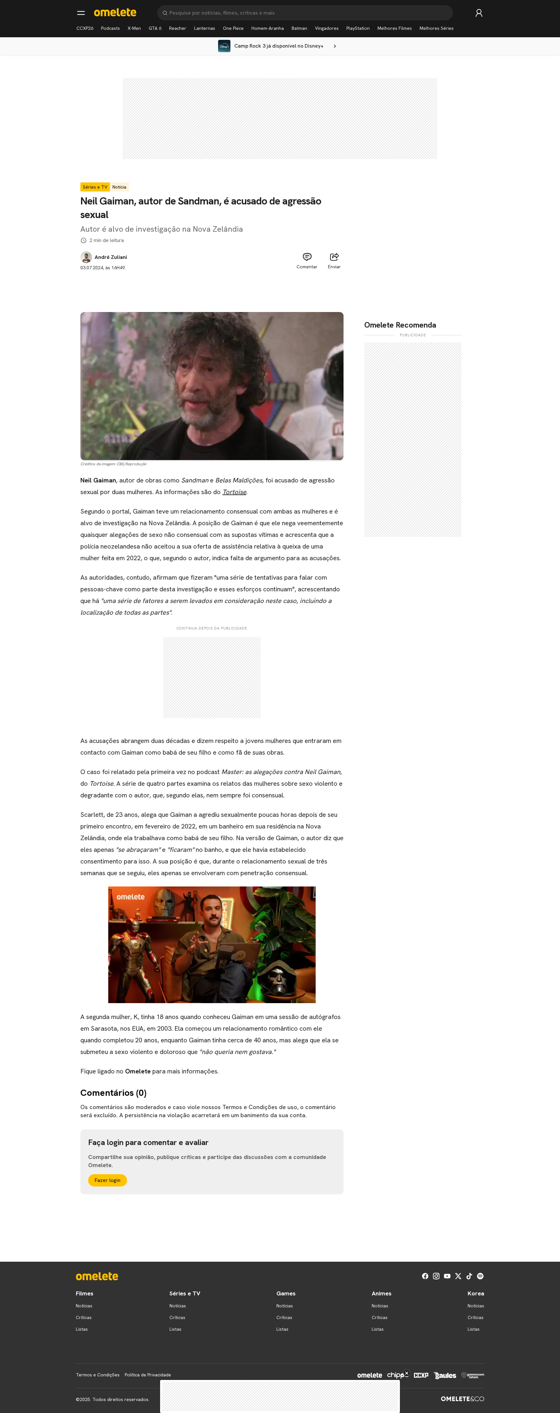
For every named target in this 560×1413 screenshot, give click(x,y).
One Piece (233, 28)
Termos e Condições (98, 1375)
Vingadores (327, 28)
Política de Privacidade (148, 1375)
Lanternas (204, 28)
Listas (82, 1329)
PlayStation (358, 28)
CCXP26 (84, 28)
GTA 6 (155, 28)
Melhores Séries (437, 28)
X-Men (134, 28)
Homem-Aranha (267, 28)
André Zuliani (111, 257)
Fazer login (108, 1180)
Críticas (84, 1317)
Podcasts (110, 28)
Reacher (177, 28)
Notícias (84, 1306)
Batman (299, 28)
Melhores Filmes (395, 28)
